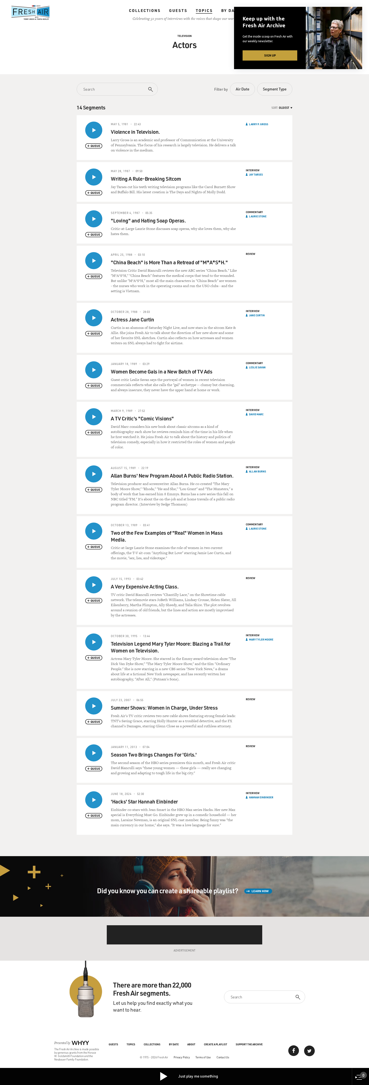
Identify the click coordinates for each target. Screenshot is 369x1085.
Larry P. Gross (258, 124)
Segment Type (275, 89)
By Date (230, 10)
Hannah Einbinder (261, 797)
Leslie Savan (257, 367)
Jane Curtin (257, 315)
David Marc (256, 414)
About (191, 1044)
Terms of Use (203, 1057)
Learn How (260, 891)
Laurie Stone (257, 216)
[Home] (30, 12)
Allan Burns (257, 471)
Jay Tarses (256, 174)
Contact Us (223, 1057)
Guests (178, 10)
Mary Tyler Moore (261, 639)
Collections (145, 10)
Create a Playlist (215, 1044)
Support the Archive (249, 1044)
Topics (204, 10)
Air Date (242, 89)
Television (184, 36)
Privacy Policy (182, 1057)
